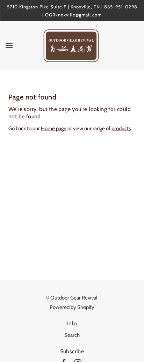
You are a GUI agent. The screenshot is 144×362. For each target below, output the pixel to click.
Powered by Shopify (72, 307)
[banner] (71, 45)
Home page (53, 128)
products (121, 128)
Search (72, 335)
